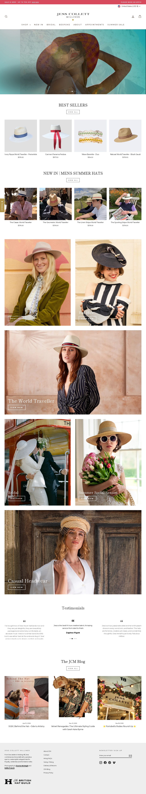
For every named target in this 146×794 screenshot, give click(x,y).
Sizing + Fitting (48, 762)
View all (73, 112)
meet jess (16, 319)
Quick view (21, 149)
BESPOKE (64, 25)
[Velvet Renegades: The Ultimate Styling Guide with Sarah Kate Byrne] (73, 698)
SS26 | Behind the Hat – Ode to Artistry (26, 726)
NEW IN (38, 25)
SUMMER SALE (116, 25)
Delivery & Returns (50, 765)
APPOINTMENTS (94, 25)
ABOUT (78, 25)
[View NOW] (108, 282)
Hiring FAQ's (48, 758)
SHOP (25, 25)
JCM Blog (47, 769)
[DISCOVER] (38, 462)
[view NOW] (73, 552)
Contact (46, 755)
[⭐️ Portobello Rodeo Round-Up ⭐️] (119, 698)
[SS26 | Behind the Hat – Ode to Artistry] (26, 698)
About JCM (47, 751)
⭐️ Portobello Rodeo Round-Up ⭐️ (119, 726)
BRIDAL (51, 25)
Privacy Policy (48, 773)
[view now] (108, 462)
